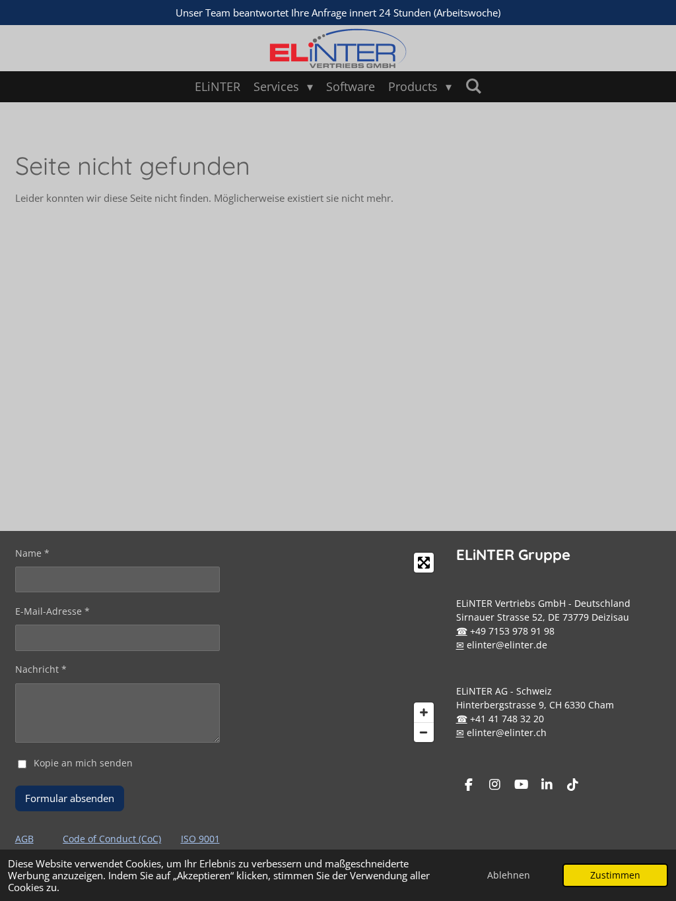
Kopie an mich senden (83, 763)
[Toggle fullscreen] (424, 563)
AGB (24, 838)
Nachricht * (41, 669)
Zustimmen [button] (615, 875)
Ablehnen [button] (508, 875)
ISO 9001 (200, 838)
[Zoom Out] (424, 732)
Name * (32, 553)
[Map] (338, 647)
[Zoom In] (424, 712)
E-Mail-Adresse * (52, 611)
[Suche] (473, 85)
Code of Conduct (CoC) (112, 838)
